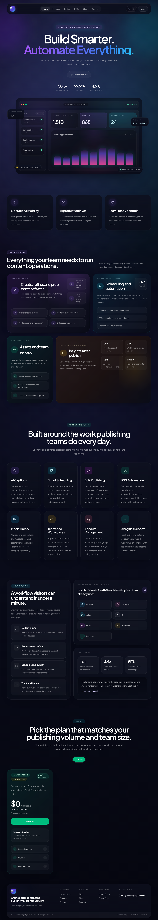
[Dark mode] (134, 9)
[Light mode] (129, 9)
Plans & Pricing (65, 894)
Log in (143, 9)
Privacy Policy (104, 894)
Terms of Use (104, 898)
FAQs (76, 9)
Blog (85, 9)
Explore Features (81, 74)
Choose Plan (30, 821)
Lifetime (79, 759)
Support (82, 902)
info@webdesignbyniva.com (133, 895)
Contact (94, 9)
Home (45, 9)
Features (56, 9)
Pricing (67, 9)
